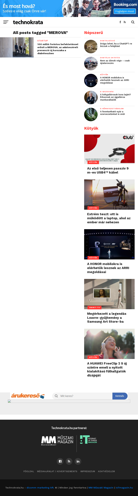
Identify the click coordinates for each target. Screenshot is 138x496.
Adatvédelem (106, 471)
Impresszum (87, 471)
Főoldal (28, 471)
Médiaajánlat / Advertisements (57, 471)
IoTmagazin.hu (124, 487)
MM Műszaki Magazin (101, 487)
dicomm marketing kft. (40, 487)
